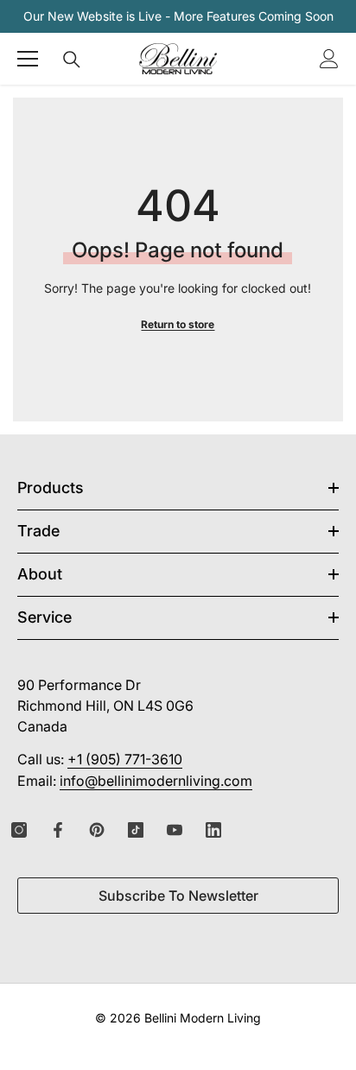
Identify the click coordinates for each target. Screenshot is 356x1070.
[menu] (27, 58)
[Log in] (329, 58)
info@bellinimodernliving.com (156, 780)
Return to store (177, 324)
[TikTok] (136, 830)
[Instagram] (19, 830)
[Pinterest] (97, 830)
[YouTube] (175, 830)
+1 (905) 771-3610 (124, 759)
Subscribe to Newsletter (178, 895)
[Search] (71, 59)
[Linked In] (213, 830)
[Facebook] (58, 830)
